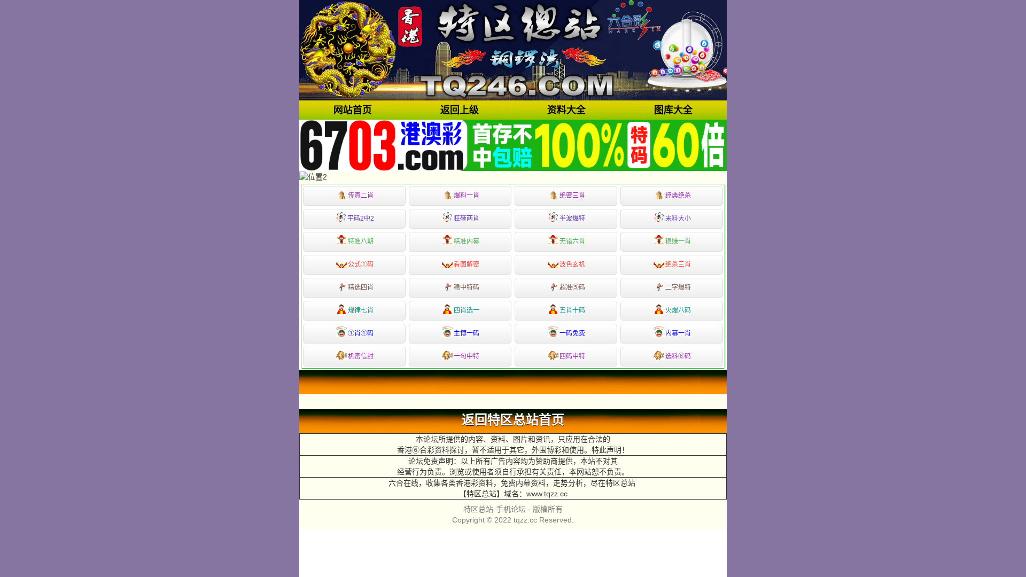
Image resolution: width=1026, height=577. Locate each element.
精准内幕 (466, 241)
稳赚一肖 (678, 241)
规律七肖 (361, 310)
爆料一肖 (466, 195)
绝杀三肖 (678, 264)
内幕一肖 (678, 333)
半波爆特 (572, 218)
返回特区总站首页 (513, 420)
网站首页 (352, 110)
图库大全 (673, 110)
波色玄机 (572, 264)
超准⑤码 (572, 287)
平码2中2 (360, 218)
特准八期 (361, 241)
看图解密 (466, 264)
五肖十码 (572, 310)
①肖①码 (361, 333)
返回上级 (459, 110)
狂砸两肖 (466, 218)
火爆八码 (678, 310)
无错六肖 (572, 241)
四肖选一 (466, 310)
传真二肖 (361, 195)
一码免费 (572, 333)
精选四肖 (361, 287)
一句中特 (466, 356)
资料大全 (566, 110)
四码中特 (572, 356)
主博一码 (466, 333)
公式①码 (361, 264)
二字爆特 (678, 287)
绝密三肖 (572, 195)
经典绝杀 (678, 195)
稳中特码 (466, 287)
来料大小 (678, 218)
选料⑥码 (678, 356)
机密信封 (361, 356)
